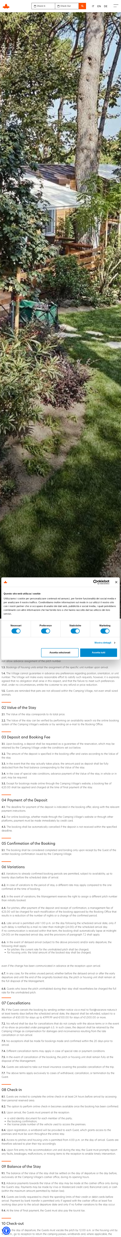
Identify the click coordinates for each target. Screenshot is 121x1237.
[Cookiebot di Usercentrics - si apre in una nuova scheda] (95, 582)
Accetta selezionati (59, 652)
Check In (41, 6)
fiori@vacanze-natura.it (103, 1009)
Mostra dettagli (103, 642)
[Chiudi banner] (116, 582)
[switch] (45, 630)
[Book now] (82, 6)
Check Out (65, 6)
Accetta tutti (98, 652)
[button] (6, 1230)
